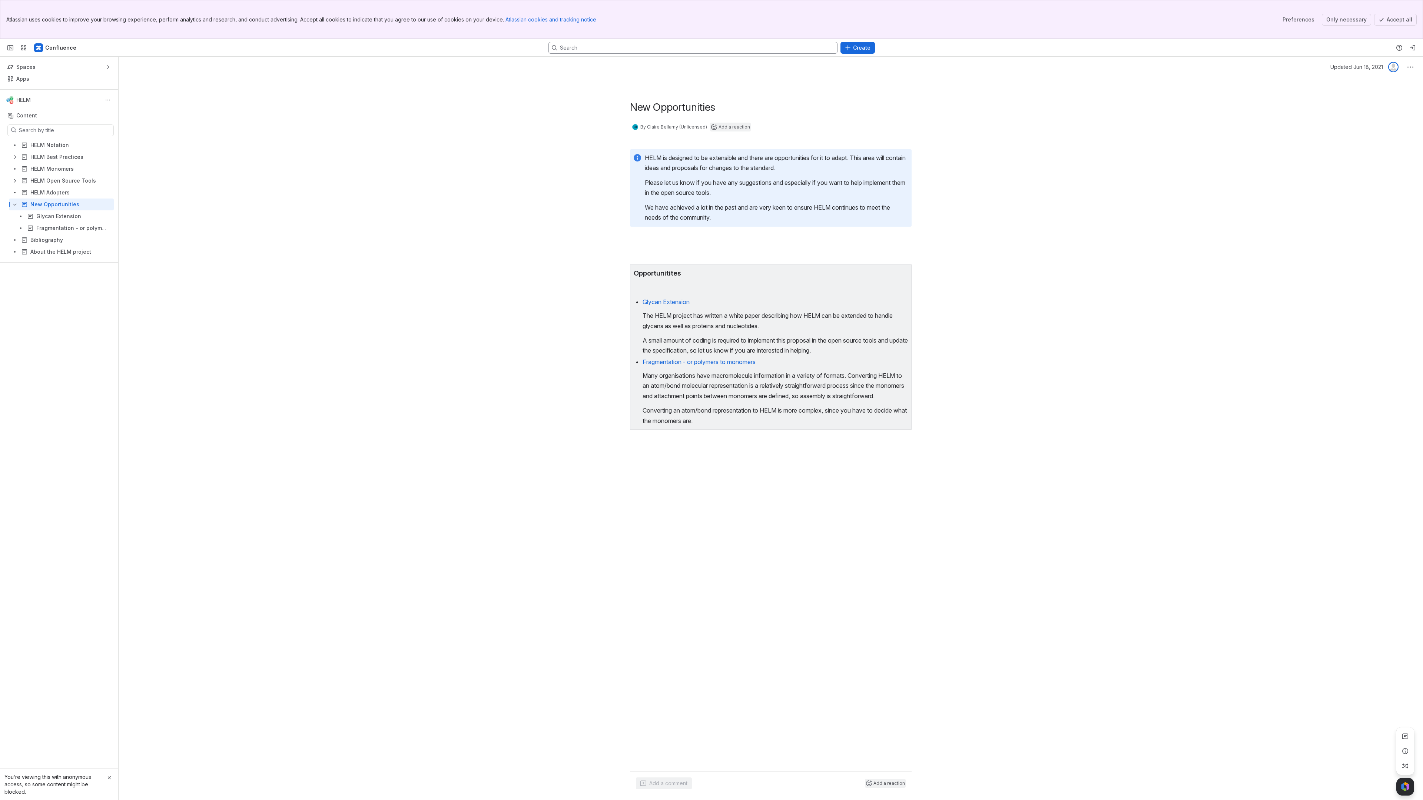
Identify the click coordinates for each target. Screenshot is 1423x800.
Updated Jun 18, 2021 (1356, 67)
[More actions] (107, 100)
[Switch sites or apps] (24, 48)
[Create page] (1405, 766)
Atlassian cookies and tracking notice (550, 19)
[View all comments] (1405, 736)
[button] (904, 272)
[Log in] (1413, 48)
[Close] (109, 777)
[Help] (1399, 48)
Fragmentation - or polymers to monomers (699, 362)
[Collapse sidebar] (10, 48)
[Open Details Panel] (1405, 751)
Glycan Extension (666, 302)
